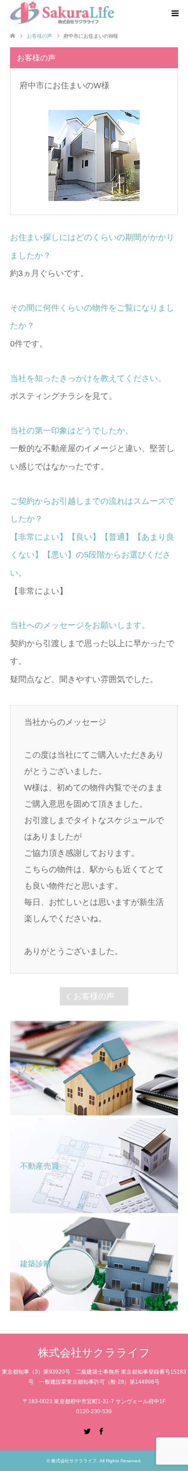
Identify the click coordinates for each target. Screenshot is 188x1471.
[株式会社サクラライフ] (62, 13)
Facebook (101, 1431)
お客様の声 (94, 996)
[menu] (174, 13)
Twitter (87, 1431)
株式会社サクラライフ (94, 1352)
